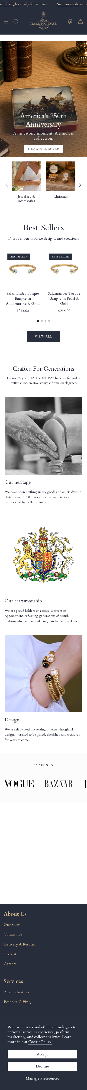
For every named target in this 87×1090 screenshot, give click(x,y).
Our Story (12, 924)
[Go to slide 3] (45, 321)
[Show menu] (6, 21)
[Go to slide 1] (38, 321)
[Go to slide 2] (42, 321)
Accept (42, 1054)
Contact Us (13, 934)
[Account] (71, 21)
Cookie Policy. (40, 1041)
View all (43, 336)
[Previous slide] (7, 185)
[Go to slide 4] (49, 321)
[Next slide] (80, 185)
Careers (10, 963)
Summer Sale (68, 4)
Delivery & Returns (20, 944)
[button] (16, 21)
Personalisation (16, 992)
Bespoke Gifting (17, 1001)
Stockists (11, 954)
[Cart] (80, 21)
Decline (42, 1066)
